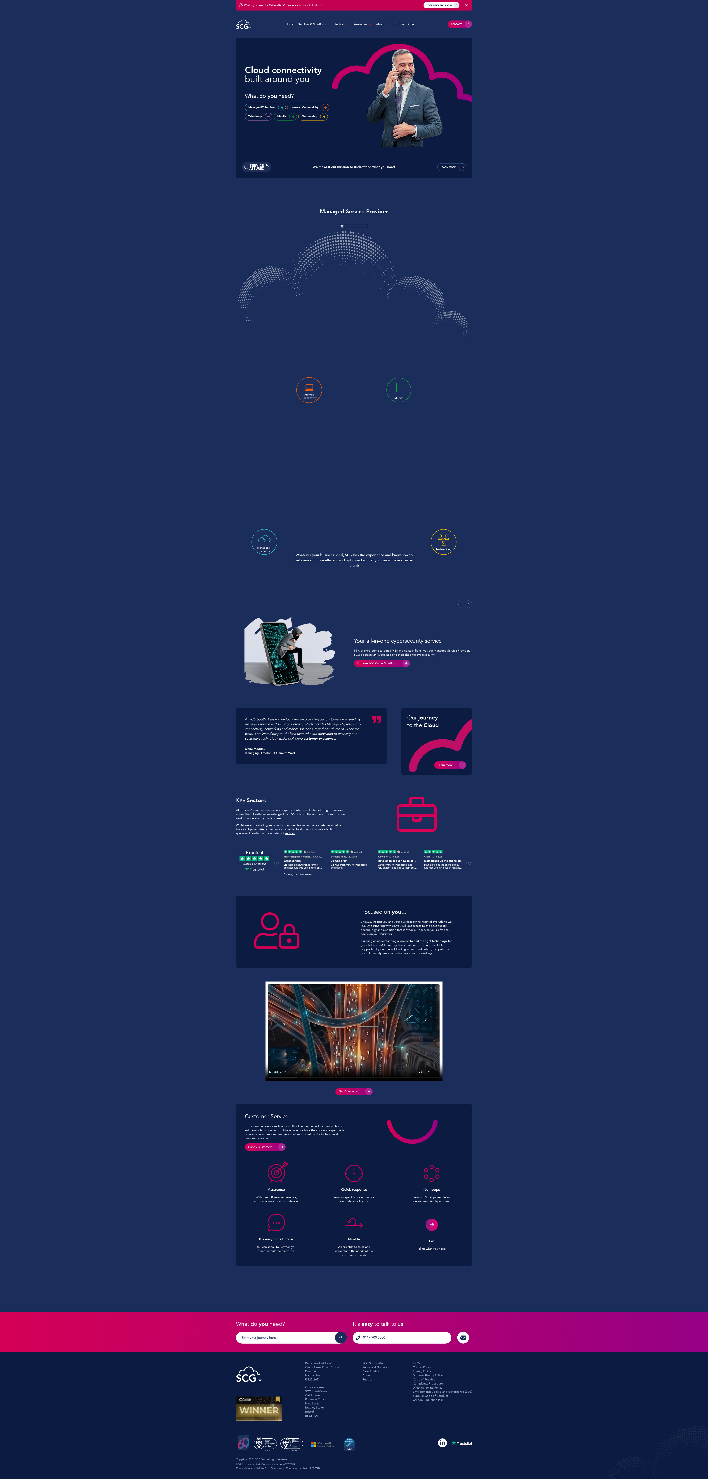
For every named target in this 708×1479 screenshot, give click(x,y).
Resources (360, 24)
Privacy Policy (422, 1371)
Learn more (448, 167)
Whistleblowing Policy (427, 1388)
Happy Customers (260, 1147)
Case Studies (371, 1371)
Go (431, 1241)
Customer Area (403, 24)
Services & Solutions (312, 24)
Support (368, 1380)
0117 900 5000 (374, 1337)
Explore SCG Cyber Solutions (377, 663)
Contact (456, 24)
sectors (290, 833)
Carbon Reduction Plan (428, 1400)
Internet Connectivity (305, 107)
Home (290, 24)
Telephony (255, 116)
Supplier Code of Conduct (430, 1396)
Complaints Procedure (428, 1384)
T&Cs (416, 1363)
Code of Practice (424, 1380)
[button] (468, 604)
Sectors (339, 24)
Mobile (281, 116)
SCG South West (373, 1363)
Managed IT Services (261, 107)
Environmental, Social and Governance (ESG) (442, 1392)
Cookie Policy (422, 1367)
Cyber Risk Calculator (439, 5)
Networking (309, 116)
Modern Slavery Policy (428, 1375)
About (380, 24)
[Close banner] (466, 5)
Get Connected (349, 1091)
